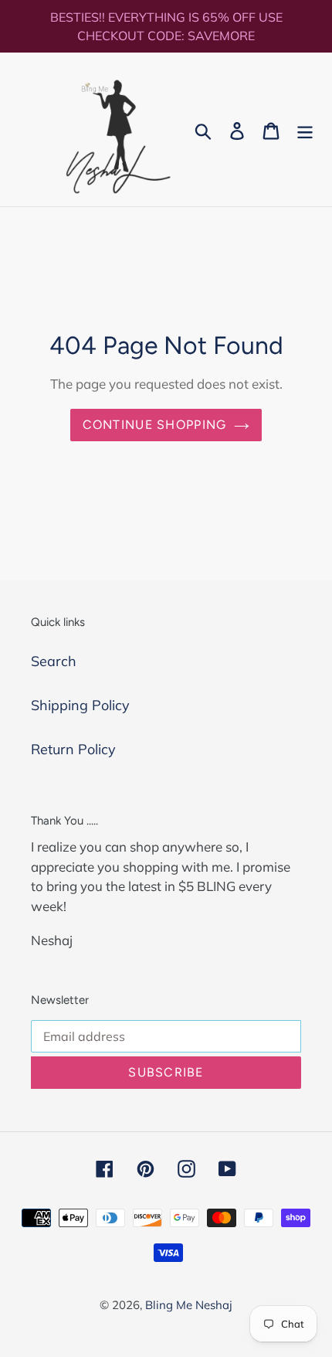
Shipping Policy (80, 705)
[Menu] (305, 129)
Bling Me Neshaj (188, 1304)
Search (53, 661)
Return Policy (73, 749)
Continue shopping (155, 424)
